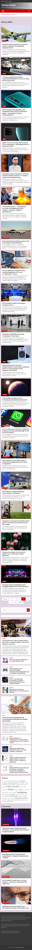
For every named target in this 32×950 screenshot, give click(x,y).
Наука (4, 40)
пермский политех (21, 798)
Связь (4, 73)
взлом (26, 794)
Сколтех (16, 789)
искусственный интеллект (11, 796)
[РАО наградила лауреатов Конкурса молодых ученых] (16, 292)
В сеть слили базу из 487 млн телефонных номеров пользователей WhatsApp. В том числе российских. (15, 430)
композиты (21, 796)
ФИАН (6, 794)
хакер (25, 799)
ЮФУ (23, 794)
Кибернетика (6, 425)
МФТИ (26, 783)
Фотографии (12, 794)
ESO (3, 781)
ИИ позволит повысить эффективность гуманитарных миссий (19, 691)
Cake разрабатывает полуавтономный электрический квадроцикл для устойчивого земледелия (19, 671)
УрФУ (3, 794)
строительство (9, 799)
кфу (25, 796)
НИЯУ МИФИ (4, 784)
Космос (5, 394)
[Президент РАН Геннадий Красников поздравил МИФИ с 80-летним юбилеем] (16, 574)
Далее (20, 602)
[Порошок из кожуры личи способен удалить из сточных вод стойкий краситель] (16, 541)
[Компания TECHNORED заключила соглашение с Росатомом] (16, 323)
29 (14, 602)
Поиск (28, 610)
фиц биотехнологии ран (19, 799)
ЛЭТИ (20, 783)
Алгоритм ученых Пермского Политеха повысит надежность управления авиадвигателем (15, 46)
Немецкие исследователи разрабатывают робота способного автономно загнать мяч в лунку (16, 522)
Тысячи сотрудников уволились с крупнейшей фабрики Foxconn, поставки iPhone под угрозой (15, 78)
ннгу (8, 798)
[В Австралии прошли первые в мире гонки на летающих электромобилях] (16, 230)
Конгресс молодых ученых (10, 783)
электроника (10, 801)
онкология (12, 798)
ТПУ (23, 789)
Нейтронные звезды (20, 784)
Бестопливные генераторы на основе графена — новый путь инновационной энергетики (14, 881)
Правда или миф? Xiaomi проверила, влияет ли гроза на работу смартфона (17, 750)
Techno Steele (8, 5)
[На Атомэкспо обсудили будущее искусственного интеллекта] (16, 481)
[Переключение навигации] (3, 11)
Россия (21, 786)
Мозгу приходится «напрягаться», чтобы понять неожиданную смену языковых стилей (19, 740)
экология (4, 801)
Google (5, 781)
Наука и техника (11, 784)
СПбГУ (24, 786)
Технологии (6, 237)
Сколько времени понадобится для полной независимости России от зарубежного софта (13, 272)
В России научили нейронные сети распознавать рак (18, 660)
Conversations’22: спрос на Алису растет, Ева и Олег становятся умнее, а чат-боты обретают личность (15, 642)
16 (28, 599)
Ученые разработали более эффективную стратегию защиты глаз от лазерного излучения (17, 760)
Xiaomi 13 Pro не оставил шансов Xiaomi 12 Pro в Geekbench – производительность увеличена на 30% (15, 144)
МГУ (23, 783)
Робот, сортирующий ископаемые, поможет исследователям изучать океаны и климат (17, 681)
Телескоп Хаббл (12, 792)
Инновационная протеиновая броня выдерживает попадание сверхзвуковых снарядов (15, 855)
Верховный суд (15, 781)
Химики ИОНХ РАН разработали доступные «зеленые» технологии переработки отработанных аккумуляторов (19, 770)
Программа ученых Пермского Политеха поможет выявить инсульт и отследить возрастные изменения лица (15, 175)
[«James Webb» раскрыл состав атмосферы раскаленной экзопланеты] (16, 387)
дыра (3, 796)
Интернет (22, 781)
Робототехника (12, 787)
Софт (4, 266)
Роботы (5, 330)
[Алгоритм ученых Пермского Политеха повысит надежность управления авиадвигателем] (16, 33)
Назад (5, 599)
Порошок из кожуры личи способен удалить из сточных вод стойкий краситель (13, 553)
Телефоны (22, 792)
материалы (4, 798)
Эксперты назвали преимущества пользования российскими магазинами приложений (15, 719)
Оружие (4, 786)
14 (18, 599)
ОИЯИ (25, 784)
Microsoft (9, 781)
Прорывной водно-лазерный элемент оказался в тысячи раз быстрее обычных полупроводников (15, 829)
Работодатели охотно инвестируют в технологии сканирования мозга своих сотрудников (14, 462)
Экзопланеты (18, 794)
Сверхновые (4, 789)
